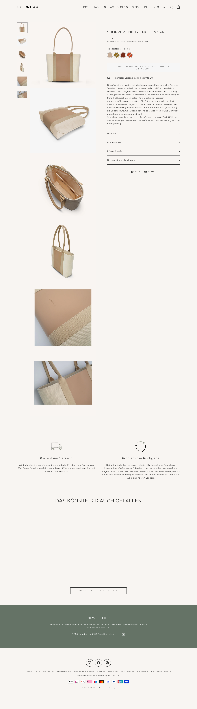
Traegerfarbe (118, 49)
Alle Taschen (48, 671)
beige (110, 55)
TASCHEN (100, 7)
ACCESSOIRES (119, 7)
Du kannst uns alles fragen (121, 160)
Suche (37, 671)
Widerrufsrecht (164, 671)
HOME (86, 7)
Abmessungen (114, 142)
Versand (116, 675)
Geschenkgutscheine (84, 671)
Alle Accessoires (64, 671)
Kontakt (131, 671)
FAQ (123, 671)
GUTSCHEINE (140, 7)
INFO (156, 7)
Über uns (100, 671)
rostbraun (123, 55)
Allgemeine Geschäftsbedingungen (93, 675)
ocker (116, 55)
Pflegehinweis (114, 151)
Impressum (142, 671)
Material (111, 133)
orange (129, 55)
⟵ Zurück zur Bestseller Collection (98, 591)
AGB (152, 671)
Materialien (112, 671)
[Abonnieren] (123, 634)
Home (29, 671)
